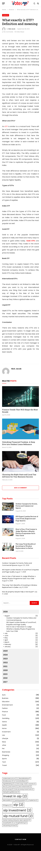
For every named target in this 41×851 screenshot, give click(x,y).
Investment (6, 732)
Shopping (5, 755)
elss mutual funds (25, 786)
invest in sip (15, 796)
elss (5, 786)
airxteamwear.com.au (10, 778)
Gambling (5, 718)
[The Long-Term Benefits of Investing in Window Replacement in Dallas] (8, 547)
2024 (5, 654)
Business (5, 698)
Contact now (20, 839)
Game (4, 722)
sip (18, 804)
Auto (4, 695)
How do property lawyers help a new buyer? (18, 592)
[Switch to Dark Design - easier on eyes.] (34, 3)
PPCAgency (7, 805)
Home (4, 728)
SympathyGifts (8, 823)
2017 (5, 682)
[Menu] (3, 3)
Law (3, 735)
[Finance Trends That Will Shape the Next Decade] (20, 396)
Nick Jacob (12, 29)
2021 (5, 666)
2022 (5, 662)
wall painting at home (10, 825)
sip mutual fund (18, 816)
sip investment (17, 810)
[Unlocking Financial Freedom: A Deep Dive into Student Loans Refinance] (20, 429)
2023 (5, 658)
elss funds (13, 786)
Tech (4, 762)
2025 (5, 651)
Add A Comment (20, 488)
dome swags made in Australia (25, 784)
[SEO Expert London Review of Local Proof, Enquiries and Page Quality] (8, 519)
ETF (6, 126)
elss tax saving (8, 789)
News (4, 742)
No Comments (8, 32)
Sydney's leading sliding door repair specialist (16, 820)
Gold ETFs (30, 241)
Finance (5, 15)
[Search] (38, 3)
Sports (4, 759)
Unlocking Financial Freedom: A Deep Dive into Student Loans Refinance (18, 443)
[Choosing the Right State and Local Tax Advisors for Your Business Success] (20, 461)
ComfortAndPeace (21, 781)
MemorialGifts (8, 800)
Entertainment (7, 705)
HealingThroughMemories (11, 792)
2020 (5, 670)
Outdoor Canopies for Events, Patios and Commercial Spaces (26, 506)
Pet (3, 748)
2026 (5, 611)
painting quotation (21, 800)
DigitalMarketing (8, 784)
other (4, 745)
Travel (4, 765)
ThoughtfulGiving (21, 823)
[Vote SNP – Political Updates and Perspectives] (20, 3)
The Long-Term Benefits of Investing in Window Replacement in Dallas (26, 546)
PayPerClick (33, 800)
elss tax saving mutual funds (24, 789)
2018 (5, 678)
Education (5, 701)
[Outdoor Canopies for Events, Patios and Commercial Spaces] (8, 507)
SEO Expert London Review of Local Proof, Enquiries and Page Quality (27, 518)
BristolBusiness (8, 781)
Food (4, 715)
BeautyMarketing (24, 778)
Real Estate (6, 752)
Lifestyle (5, 738)
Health (4, 725)
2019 (5, 674)
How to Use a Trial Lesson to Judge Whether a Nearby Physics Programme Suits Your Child (26, 532)
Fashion (5, 708)
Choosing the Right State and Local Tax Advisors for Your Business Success (19, 475)
